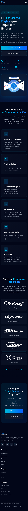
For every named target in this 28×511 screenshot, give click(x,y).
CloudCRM (4, 456)
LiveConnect (4, 453)
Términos (14, 506)
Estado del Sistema (6, 494)
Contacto (3, 478)
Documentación (5, 485)
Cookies (21, 506)
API (2, 488)
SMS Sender (4, 459)
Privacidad (7, 506)
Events (3, 464)
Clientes (3, 475)
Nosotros (3, 472)
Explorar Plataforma (14, 53)
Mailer (3, 461)
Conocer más (14, 417)
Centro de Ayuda (5, 491)
